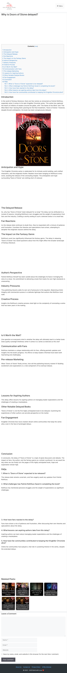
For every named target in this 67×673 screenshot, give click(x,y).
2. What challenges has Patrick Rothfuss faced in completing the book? (29, 86)
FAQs (5, 82)
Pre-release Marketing (10, 71)
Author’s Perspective (9, 60)
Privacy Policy (36, 667)
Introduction (6, 50)
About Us (18, 667)
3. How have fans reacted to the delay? (19, 88)
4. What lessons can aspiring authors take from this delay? (25, 90)
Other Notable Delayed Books (13, 75)
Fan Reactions (7, 56)
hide (36, 46)
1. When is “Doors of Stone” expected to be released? (23, 84)
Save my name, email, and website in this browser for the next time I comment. (31, 654)
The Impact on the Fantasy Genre (14, 58)
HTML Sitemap (46, 667)
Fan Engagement (8, 77)
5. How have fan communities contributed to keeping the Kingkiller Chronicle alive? (33, 92)
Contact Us (26, 667)
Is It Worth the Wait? (9, 67)
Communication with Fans (11, 69)
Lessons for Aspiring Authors (12, 73)
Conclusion (7, 79)
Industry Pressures (9, 62)
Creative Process (8, 65)
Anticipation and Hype (10, 52)
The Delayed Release (9, 54)
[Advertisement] (33, 31)
